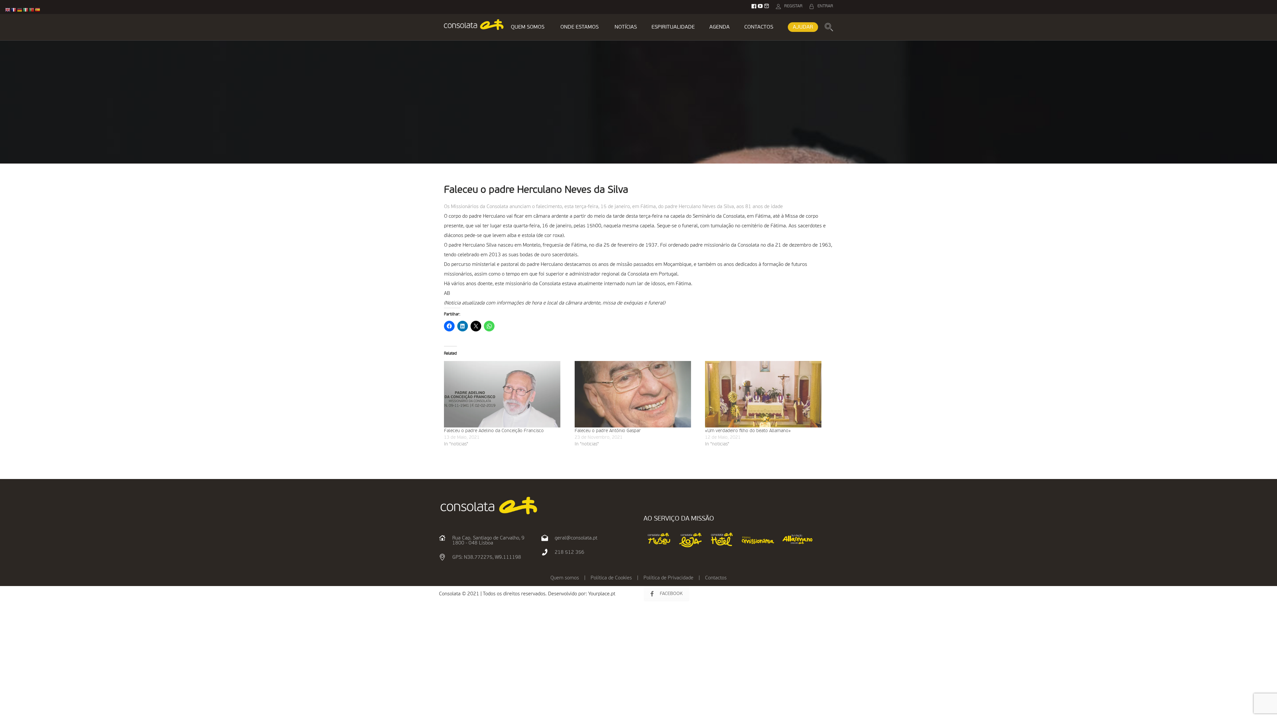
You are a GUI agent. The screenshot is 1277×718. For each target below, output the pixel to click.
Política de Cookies (611, 577)
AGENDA (719, 27)
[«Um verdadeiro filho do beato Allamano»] (767, 394)
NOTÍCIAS (626, 27)
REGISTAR (793, 6)
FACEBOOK (671, 593)
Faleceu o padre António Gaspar (608, 430)
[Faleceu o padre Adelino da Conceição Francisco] (506, 394)
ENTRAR (825, 6)
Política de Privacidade (668, 577)
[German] (20, 9)
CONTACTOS (758, 27)
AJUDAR (803, 27)
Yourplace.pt (601, 593)
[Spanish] (38, 9)
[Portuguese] (32, 9)
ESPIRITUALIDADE (673, 27)
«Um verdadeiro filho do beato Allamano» (748, 430)
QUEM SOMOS (527, 27)
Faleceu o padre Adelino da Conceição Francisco (494, 430)
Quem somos (564, 577)
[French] (14, 9)
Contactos (716, 577)
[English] (8, 9)
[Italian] (26, 9)
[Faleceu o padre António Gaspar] (637, 394)
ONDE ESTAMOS (579, 27)
